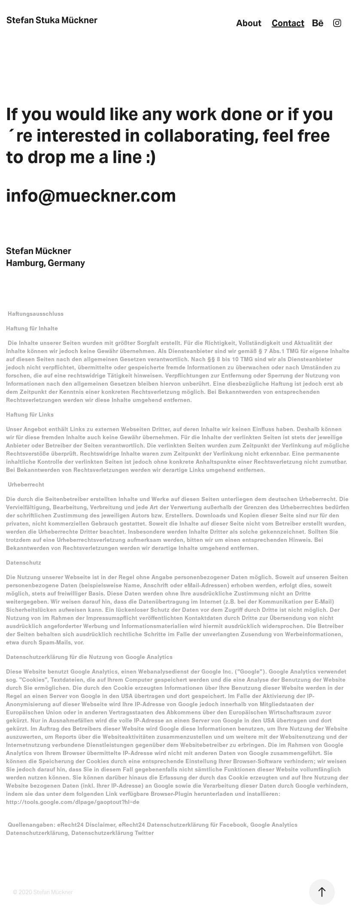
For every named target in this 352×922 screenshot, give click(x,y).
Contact (288, 23)
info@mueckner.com (91, 195)
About (248, 23)
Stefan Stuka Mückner (51, 20)
